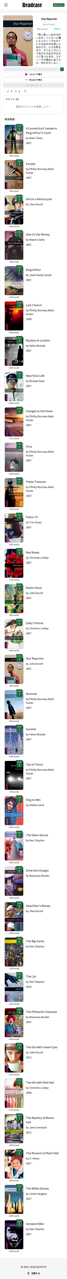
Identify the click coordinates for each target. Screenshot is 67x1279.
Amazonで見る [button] (35, 79)
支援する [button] (35, 1273)
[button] (5, 5)
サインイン (58, 5)
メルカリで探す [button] (35, 74)
